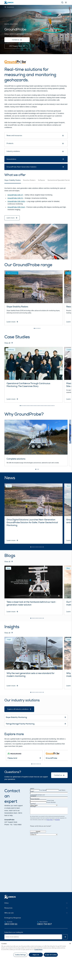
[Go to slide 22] (49, 405)
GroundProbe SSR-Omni (16, 207)
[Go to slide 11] (34, 405)
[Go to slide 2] (35, 328)
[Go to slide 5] (25, 405)
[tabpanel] (36, 221)
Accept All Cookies (51, 954)
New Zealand (43, 922)
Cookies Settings (20, 954)
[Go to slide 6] (27, 405)
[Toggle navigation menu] (66, 2)
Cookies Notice (38, 949)
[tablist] (37, 181)
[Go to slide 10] (32, 405)
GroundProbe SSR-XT (15, 195)
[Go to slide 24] (52, 405)
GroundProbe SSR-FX (15, 198)
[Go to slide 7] (28, 405)
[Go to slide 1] (34, 328)
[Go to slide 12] (35, 405)
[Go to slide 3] (38, 469)
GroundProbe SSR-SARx (16, 201)
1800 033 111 (10, 924)
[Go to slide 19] (45, 405)
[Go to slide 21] (48, 405)
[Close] (70, 943)
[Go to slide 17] (42, 405)
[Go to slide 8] (40, 618)
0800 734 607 (44, 924)
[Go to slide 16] (41, 405)
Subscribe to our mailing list (13, 932)
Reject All (36, 954)
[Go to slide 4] (38, 328)
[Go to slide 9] (31, 405)
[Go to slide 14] (38, 405)
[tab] (12, 181)
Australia (9, 922)
